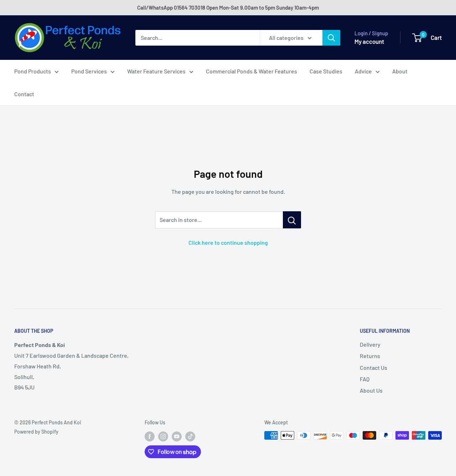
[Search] (331, 38)
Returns (370, 355)
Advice (363, 71)
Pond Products (32, 71)
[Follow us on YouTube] (177, 436)
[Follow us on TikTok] (190, 436)
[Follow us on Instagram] (163, 436)
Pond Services (89, 71)
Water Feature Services (156, 71)
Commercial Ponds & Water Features (251, 71)
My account (369, 41)
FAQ (364, 379)
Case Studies (326, 71)
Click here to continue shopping (228, 242)
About (400, 71)
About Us (371, 390)
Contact (24, 93)
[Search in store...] (292, 219)
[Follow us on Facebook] (150, 436)
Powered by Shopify (36, 432)
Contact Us (373, 367)
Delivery (370, 344)
